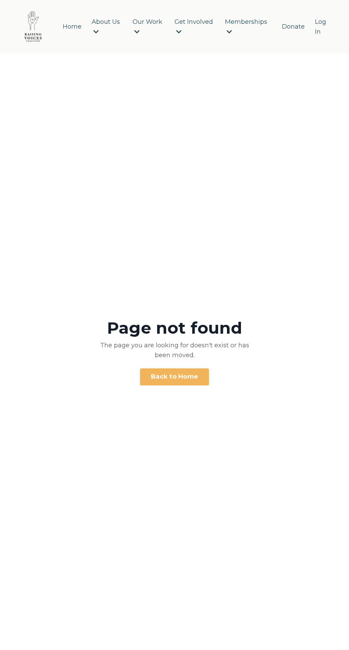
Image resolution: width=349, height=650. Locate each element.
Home (72, 26)
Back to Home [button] (174, 376)
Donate (293, 26)
